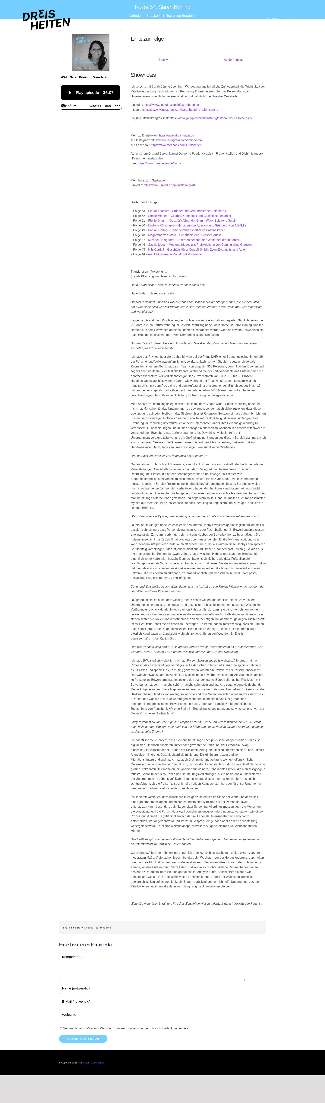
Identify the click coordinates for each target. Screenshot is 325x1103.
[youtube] (253, 1062)
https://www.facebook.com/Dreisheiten (176, 145)
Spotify (163, 59)
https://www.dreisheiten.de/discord (160, 163)
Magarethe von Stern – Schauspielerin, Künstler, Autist (184, 235)
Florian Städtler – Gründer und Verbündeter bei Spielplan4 (187, 211)
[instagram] (247, 1062)
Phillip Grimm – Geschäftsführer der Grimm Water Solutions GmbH (192, 220)
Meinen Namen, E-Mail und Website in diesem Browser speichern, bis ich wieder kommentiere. (126, 1028)
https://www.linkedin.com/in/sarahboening (171, 104)
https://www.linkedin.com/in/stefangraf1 (169, 185)
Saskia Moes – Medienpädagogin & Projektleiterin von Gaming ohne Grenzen (200, 244)
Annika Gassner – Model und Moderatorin (176, 254)
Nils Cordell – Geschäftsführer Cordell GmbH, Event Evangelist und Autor (197, 249)
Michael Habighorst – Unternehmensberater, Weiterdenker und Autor (193, 240)
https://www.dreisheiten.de (176, 135)
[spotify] (259, 1062)
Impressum (84, 1062)
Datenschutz (98, 1062)
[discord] (265, 1062)
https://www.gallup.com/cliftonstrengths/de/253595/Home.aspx (210, 118)
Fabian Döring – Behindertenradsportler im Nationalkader (186, 230)
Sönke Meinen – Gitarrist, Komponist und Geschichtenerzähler (189, 215)
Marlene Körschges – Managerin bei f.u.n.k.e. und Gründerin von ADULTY (197, 225)
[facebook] (241, 1062)
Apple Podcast (233, 59)
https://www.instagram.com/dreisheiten (176, 140)
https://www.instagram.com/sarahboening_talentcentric (181, 109)
